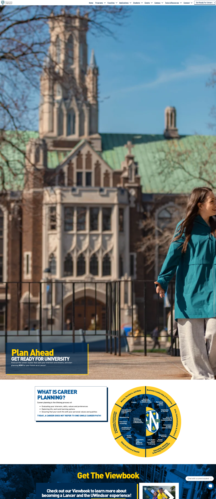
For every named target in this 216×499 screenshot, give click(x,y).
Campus (157, 3)
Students (136, 3)
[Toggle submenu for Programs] (105, 3)
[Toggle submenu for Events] (152, 3)
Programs (99, 3)
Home (91, 3)
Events (147, 3)
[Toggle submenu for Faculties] (117, 3)
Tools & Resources (172, 3)
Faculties (111, 3)
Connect (187, 3)
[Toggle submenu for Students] (142, 3)
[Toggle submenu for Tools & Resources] (181, 3)
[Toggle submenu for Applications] (130, 3)
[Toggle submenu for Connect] (192, 3)
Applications (124, 3)
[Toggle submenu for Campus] (162, 3)
